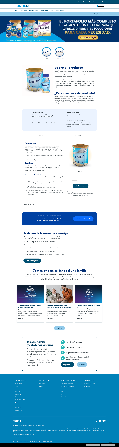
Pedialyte (17, 413)
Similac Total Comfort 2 (20, 399)
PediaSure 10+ (18, 394)
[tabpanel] (59, 167)
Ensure (16, 386)
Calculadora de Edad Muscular (67, 386)
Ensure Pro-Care (19, 389)
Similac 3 (17, 402)
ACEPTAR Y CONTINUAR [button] (93, 444)
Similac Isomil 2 (18, 405)
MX (102, 2)
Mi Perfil (62, 394)
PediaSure (17, 391)
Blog (62, 391)
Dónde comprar (64, 389)
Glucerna (17, 397)
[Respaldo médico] (93, 204)
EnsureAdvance (18, 383)
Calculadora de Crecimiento (67, 383)
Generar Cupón (41, 389)
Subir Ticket (40, 386)
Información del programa (89, 383)
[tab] (41, 136)
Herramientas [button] (23, 10)
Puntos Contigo (41, 383)
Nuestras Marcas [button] (33, 10)
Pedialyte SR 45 (18, 410)
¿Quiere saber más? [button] (108, 444)
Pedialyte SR (18, 407)
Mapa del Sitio (64, 397)
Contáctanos (87, 386)
